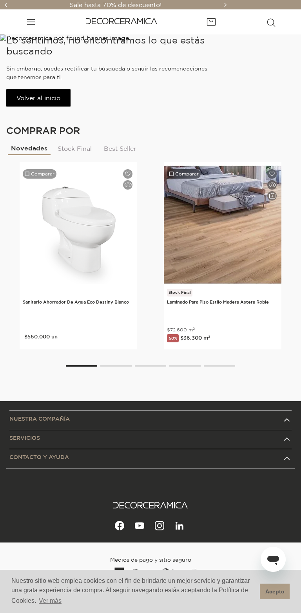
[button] (271, 22)
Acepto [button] (275, 591)
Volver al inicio (38, 97)
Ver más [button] (50, 600)
